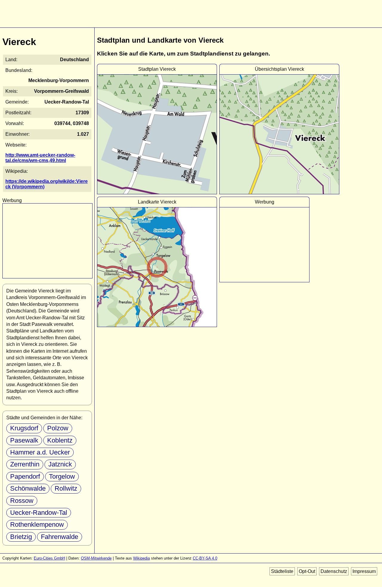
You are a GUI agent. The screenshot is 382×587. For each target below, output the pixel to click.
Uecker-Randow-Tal (38, 512)
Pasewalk (24, 440)
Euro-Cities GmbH (49, 558)
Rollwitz (66, 488)
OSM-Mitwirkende (96, 558)
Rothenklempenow (37, 524)
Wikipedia (141, 558)
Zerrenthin (24, 464)
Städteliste (282, 571)
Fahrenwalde (59, 536)
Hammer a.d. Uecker (40, 452)
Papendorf (25, 476)
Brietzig (21, 536)
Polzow (57, 428)
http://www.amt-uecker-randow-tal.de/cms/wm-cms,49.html (40, 157)
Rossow (21, 500)
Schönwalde (28, 488)
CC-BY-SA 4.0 (205, 558)
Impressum (364, 571)
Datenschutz (334, 571)
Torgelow (62, 476)
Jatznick (60, 464)
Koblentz (60, 440)
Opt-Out (307, 571)
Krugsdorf (24, 428)
